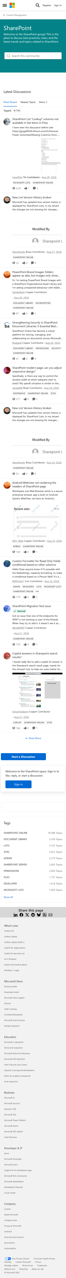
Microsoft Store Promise (14, 1020)
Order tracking (10, 1009)
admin (8, 858)
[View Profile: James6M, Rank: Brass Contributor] (7, 370)
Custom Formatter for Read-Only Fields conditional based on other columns (36, 562)
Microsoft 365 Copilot (13, 1131)
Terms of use (27, 1265)
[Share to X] (27, 914)
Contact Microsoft (23, 1262)
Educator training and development (19, 1070)
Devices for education (13, 1047)
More (42, 102)
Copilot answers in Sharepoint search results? (35, 655)
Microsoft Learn (11, 1164)
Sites (6, 851)
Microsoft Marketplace (14, 1181)
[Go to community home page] (12, 5)
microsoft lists (14, 889)
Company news (10, 1220)
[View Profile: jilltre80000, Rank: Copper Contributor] (7, 608)
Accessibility (9, 1242)
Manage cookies (11, 1265)
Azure (6, 1153)
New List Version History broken (31, 197)
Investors (8, 1231)
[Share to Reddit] (33, 914)
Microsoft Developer (13, 1159)
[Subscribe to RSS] (44, 914)
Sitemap (7, 1262)
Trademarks (42, 1265)
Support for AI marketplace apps (18, 1170)
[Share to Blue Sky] (39, 914)
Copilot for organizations (14, 947)
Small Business (10, 1137)
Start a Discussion (23, 756)
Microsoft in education (13, 1042)
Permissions (11, 870)
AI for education (11, 1081)
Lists (6, 845)
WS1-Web (17, 540)
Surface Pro (9, 931)
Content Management (16, 15)
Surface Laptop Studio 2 (14, 942)
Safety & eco (9, 1269)
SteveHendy (18, 251)
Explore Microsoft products (15, 964)
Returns (7, 1003)
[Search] (38, 5)
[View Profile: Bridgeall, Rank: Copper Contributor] (7, 325)
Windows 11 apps (11, 970)
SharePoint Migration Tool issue (31, 606)
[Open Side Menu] (5, 5)
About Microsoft (11, 1214)
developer (10, 883)
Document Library (15, 839)
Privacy (38, 1262)
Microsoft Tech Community (15, 1176)
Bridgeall (16, 342)
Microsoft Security (12, 1103)
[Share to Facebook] (21, 914)
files (6, 877)
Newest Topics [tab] (28, 102)
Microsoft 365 (10, 1114)
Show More (35, 738)
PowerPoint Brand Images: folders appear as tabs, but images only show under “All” (35, 274)
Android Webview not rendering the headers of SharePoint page (34, 484)
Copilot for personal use (14, 953)
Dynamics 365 (10, 1109)
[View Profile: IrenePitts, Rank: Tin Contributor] (7, 121)
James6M (17, 388)
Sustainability (10, 1248)
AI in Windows (10, 959)
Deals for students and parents (17, 1076)
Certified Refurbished (13, 1014)
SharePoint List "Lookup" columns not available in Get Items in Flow (35, 120)
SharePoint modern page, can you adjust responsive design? (37, 369)
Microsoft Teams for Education (17, 1053)
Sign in (18, 784)
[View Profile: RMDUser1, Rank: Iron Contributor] (7, 563)
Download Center (11, 992)
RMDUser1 (18, 581)
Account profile (10, 986)
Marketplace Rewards (13, 1187)
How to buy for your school (15, 1064)
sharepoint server (15, 864)
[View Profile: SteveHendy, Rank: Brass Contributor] (7, 199)
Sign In (58, 5)
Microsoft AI (9, 1097)
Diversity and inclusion (14, 1237)
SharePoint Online (15, 832)
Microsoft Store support (14, 997)
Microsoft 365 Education (14, 1059)
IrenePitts (17, 177)
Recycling (23, 1269)
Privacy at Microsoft (12, 1225)
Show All (8, 897)
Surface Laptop (10, 936)
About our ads (38, 1269)
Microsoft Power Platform (15, 1120)
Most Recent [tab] (10, 102)
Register (47, 5)
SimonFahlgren (20, 711)
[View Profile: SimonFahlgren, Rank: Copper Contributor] (7, 656)
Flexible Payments (12, 1026)
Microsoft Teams (11, 1126)
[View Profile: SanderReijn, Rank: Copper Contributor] (7, 274)
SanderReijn (18, 292)
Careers (7, 1209)
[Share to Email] (50, 914)
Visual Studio (9, 1192)
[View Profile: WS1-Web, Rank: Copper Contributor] (7, 485)
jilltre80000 (18, 627)
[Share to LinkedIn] (15, 914)
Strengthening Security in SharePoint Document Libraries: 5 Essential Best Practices (34, 324)
